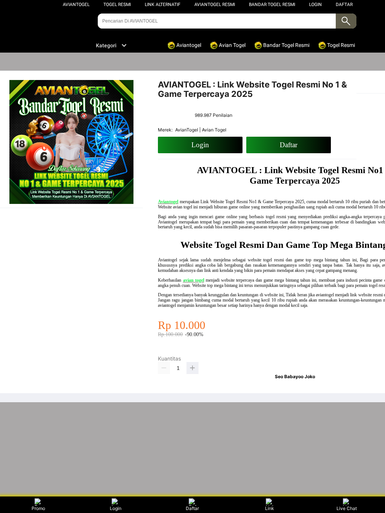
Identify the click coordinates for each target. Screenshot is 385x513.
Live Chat (346, 508)
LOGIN (315, 4)
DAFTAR (344, 4)
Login (115, 508)
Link (269, 508)
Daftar (192, 508)
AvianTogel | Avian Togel (200, 130)
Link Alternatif (162, 4)
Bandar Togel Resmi (272, 4)
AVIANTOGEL (76, 4)
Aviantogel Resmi (214, 4)
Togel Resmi (117, 4)
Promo (38, 508)
